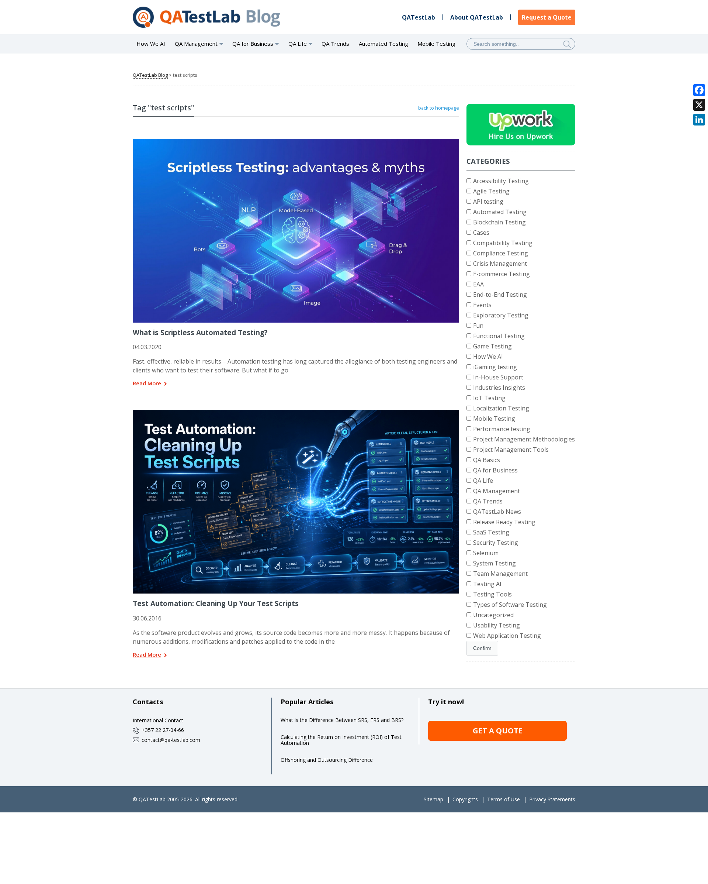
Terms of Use (503, 799)
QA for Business (495, 470)
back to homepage (438, 107)
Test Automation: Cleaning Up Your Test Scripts (216, 603)
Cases (481, 232)
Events (482, 305)
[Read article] (286, 141)
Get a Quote (498, 731)
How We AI (150, 43)
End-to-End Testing (500, 294)
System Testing (494, 563)
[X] (699, 104)
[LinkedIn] (699, 119)
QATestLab (418, 17)
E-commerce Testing (501, 274)
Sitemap (433, 799)
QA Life (483, 481)
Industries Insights (499, 388)
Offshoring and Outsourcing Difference (327, 759)
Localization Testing (501, 408)
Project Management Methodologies (524, 439)
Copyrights (465, 799)
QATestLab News (497, 512)
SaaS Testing (491, 532)
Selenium (486, 553)
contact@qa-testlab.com (171, 739)
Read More (147, 384)
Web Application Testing (507, 636)
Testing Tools (492, 594)
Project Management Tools (511, 450)
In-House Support (498, 377)
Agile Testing (491, 191)
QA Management (496, 491)
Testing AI (487, 584)
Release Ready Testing (504, 522)
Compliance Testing (500, 253)
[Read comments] (306, 141)
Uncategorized (493, 615)
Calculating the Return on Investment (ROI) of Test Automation (341, 739)
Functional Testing (499, 336)
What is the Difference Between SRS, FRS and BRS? (342, 719)
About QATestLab (476, 17)
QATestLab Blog (150, 75)
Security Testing (495, 543)
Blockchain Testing (499, 222)
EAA (478, 284)
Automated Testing (383, 43)
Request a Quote (547, 17)
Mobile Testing (436, 43)
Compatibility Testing (502, 243)
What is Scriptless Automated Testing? (200, 332)
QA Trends (335, 43)
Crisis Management (500, 263)
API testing (488, 201)
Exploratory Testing (500, 315)
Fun (478, 326)
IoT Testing (489, 398)
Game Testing (492, 346)
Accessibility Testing (501, 181)
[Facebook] (699, 90)
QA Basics (486, 460)
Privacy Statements (552, 799)
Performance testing (501, 429)
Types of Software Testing (510, 605)
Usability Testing (496, 625)
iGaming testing (495, 367)
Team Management (500, 574)
